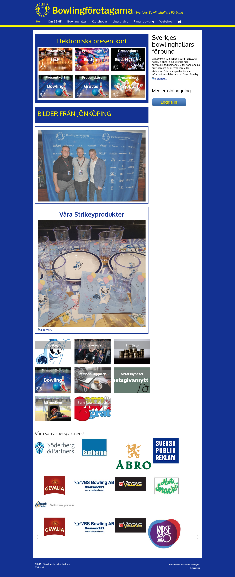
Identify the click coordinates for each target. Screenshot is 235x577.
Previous (40, 166)
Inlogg (179, 21)
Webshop (166, 21)
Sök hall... (161, 78)
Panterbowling (144, 21)
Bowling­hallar (76, 21)
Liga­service (120, 21)
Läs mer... (46, 329)
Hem (39, 21)
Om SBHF (55, 21)
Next (143, 166)
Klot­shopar (99, 21)
